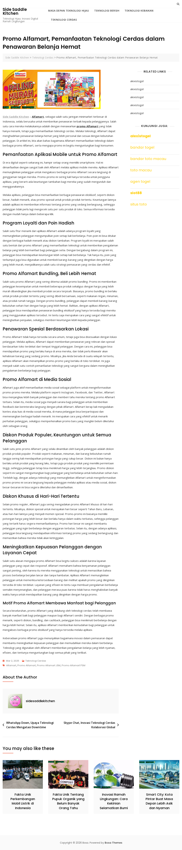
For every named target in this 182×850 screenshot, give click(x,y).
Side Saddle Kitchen (15, 11)
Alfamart (11, 665)
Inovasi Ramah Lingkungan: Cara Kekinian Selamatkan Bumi (114, 801)
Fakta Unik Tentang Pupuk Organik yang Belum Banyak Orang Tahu (68, 801)
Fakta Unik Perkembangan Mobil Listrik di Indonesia (22, 801)
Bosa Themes (113, 842)
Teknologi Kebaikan (139, 10)
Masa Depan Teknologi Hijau (68, 10)
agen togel (140, 181)
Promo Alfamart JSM (48, 665)
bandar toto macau (148, 158)
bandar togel (142, 147)
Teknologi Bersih (106, 10)
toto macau (141, 170)
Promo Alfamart (26, 665)
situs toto (138, 204)
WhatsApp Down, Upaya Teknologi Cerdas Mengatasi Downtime (30, 725)
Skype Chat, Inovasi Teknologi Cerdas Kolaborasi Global (89, 725)
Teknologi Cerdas (64, 19)
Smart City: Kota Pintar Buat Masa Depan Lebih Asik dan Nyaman (159, 801)
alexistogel (137, 81)
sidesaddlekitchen (40, 701)
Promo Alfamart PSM (73, 665)
